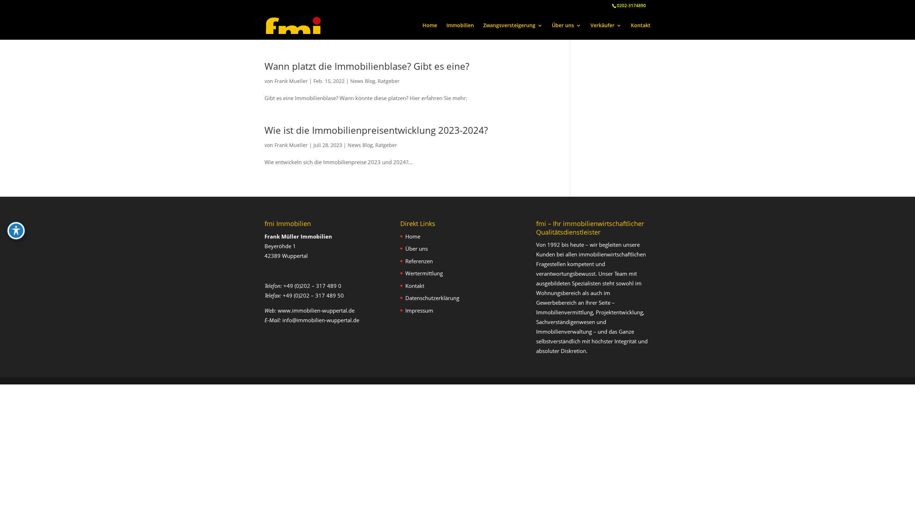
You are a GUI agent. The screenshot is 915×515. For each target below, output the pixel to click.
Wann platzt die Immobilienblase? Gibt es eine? (366, 66)
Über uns (563, 26)
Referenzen (419, 261)
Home (429, 26)
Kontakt (641, 26)
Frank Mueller (291, 81)
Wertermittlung (424, 273)
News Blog (362, 81)
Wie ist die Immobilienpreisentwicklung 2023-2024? (376, 130)
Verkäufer (602, 26)
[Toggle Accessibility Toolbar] (16, 230)
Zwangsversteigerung (509, 26)
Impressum (419, 310)
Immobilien (460, 26)
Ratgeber (389, 81)
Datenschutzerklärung (432, 297)
